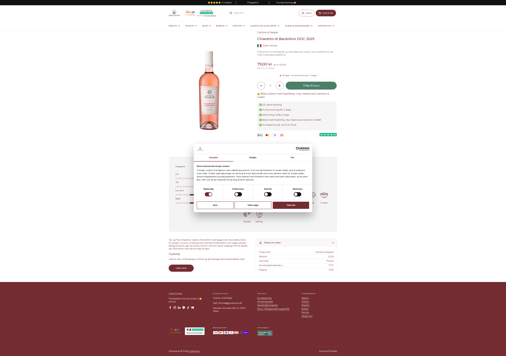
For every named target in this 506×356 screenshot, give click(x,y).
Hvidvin (305, 301)
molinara (207, 243)
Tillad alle (291, 205)
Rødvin (305, 298)
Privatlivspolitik (265, 301)
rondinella (194, 243)
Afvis (215, 205)
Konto (309, 13)
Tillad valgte (253, 205)
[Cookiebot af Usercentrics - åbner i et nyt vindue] (297, 149)
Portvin (305, 312)
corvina (184, 243)
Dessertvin (307, 316)
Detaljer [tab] (253, 157)
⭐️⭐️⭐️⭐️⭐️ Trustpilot (220, 2)
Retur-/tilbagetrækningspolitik (273, 309)
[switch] (238, 194)
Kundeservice (264, 298)
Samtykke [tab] (213, 157)
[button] (326, 13)
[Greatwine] (174, 13)
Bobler (305, 309)
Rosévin (305, 305)
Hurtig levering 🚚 (286, 2)
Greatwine (194, 351)
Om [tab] (292, 157)
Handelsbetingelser (267, 305)
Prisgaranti (253, 2)
